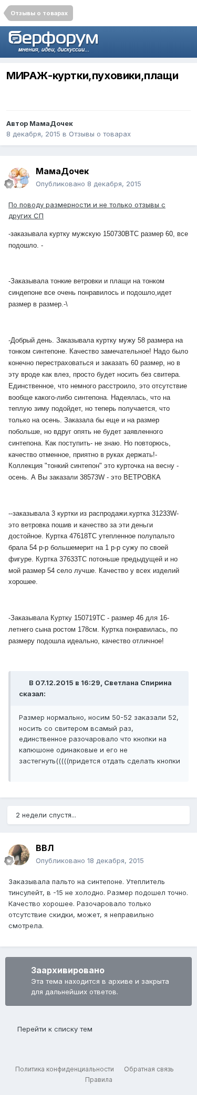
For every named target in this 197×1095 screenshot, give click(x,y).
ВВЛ (45, 848)
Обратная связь (149, 1069)
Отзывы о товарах (100, 134)
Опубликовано (88, 183)
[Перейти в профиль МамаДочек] (18, 177)
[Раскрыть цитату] (23, 682)
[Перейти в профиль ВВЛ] (18, 854)
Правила (98, 1079)
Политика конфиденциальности (64, 1069)
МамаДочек (51, 123)
